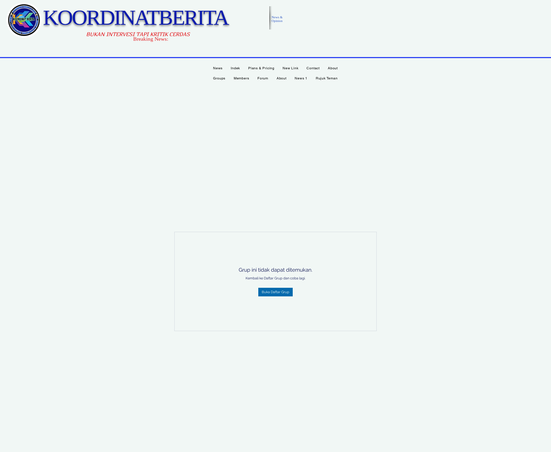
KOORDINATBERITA (135, 17)
